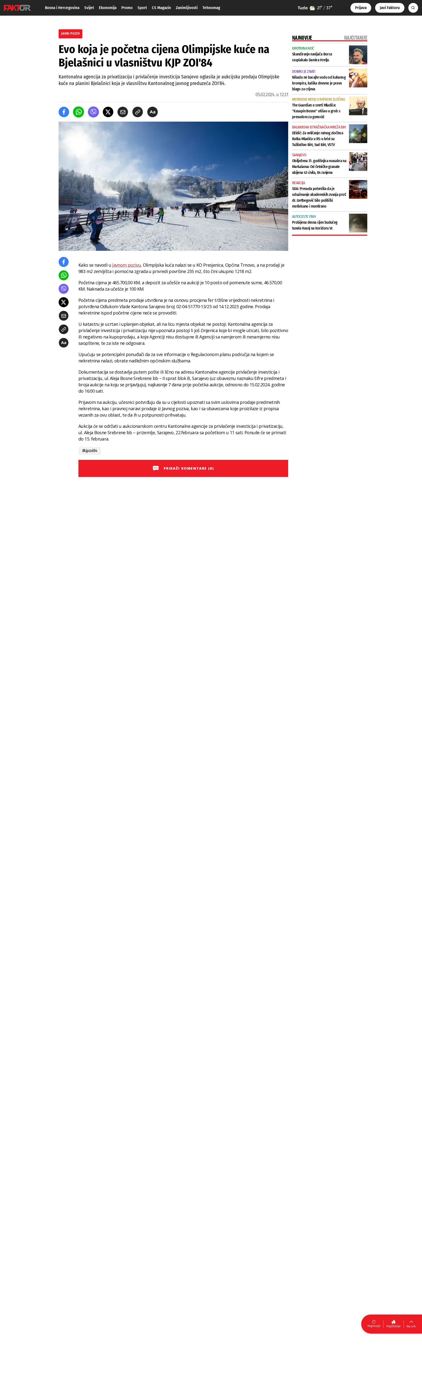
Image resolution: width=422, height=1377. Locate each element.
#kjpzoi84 (89, 450)
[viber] (93, 111)
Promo (127, 7)
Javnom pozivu (126, 265)
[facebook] (64, 112)
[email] (122, 111)
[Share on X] (108, 112)
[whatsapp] (78, 111)
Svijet (89, 7)
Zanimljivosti (187, 7)
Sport (142, 7)
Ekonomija (107, 7)
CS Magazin (161, 7)
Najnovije (374, 1326)
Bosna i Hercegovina (62, 7)
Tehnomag (211, 7)
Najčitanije (393, 1326)
